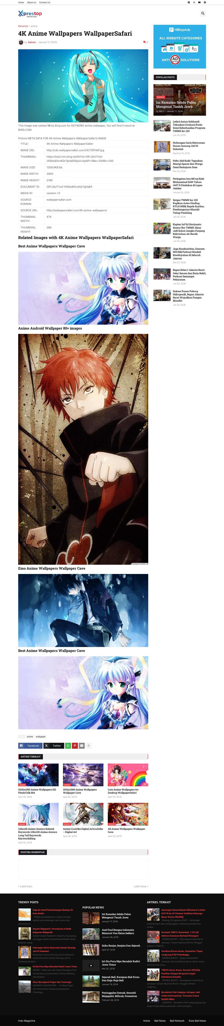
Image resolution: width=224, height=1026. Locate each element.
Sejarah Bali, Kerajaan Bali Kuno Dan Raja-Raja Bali (120, 979)
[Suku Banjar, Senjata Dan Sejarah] (91, 949)
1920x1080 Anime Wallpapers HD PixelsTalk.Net (37, 791)
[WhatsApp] (68, 746)
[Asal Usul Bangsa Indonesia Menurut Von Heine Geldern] (91, 934)
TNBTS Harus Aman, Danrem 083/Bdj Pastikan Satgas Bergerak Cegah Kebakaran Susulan (180, 973)
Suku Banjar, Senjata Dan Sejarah (121, 945)
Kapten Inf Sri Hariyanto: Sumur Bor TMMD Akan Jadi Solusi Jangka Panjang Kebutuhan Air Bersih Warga (189, 231)
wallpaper (41, 736)
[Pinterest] (75, 746)
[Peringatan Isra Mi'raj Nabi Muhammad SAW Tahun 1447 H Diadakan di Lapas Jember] (162, 183)
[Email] (82, 746)
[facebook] (189, 2)
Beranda (23, 26)
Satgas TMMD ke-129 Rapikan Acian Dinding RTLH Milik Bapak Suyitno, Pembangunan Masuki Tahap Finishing (188, 206)
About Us (31, 2)
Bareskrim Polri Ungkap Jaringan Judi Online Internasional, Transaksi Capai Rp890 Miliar (180, 995)
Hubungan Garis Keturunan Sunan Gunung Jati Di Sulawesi (189, 146)
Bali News (160, 1020)
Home (21, 2)
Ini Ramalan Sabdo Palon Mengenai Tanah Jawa (116, 916)
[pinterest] (205, 2)
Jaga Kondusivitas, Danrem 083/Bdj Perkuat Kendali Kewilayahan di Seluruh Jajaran (189, 253)
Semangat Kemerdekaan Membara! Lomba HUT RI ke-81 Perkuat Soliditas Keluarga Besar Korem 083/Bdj (183, 913)
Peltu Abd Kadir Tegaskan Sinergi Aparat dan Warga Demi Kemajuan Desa (188, 164)
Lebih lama (140, 886)
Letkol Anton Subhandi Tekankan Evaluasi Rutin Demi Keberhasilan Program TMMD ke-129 (189, 126)
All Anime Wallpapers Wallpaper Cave (126, 830)
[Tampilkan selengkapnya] (89, 746)
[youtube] (199, 2)
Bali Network (177, 1020)
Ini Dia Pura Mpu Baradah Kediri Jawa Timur (55, 966)
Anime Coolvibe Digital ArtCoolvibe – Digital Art (83, 830)
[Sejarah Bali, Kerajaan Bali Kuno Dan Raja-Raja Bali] (91, 981)
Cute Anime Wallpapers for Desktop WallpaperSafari (123, 791)
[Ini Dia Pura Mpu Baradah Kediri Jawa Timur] (91, 965)
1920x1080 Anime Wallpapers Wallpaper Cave (80, 791)
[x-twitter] (194, 2)
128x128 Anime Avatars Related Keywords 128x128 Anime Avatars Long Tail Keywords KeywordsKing (37, 833)
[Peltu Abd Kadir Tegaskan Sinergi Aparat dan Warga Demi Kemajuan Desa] (162, 165)
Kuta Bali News (197, 1020)
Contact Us (44, 2)
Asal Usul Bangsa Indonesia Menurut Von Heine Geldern (118, 931)
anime (34, 26)
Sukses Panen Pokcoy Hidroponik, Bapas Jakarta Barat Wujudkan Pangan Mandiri (188, 296)
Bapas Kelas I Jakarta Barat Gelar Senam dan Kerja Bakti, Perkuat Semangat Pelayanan (189, 274)
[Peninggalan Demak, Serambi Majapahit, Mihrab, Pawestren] (91, 997)
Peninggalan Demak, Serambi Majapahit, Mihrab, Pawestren (119, 994)
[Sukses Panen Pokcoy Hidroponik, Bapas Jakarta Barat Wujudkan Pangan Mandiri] (162, 295)
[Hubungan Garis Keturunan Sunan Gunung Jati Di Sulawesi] (162, 147)
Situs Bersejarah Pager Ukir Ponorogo (52, 982)
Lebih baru (26, 886)
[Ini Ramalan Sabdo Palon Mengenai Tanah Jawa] (91, 918)
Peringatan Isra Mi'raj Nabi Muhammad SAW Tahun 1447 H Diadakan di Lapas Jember (188, 183)
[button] (203, 14)
